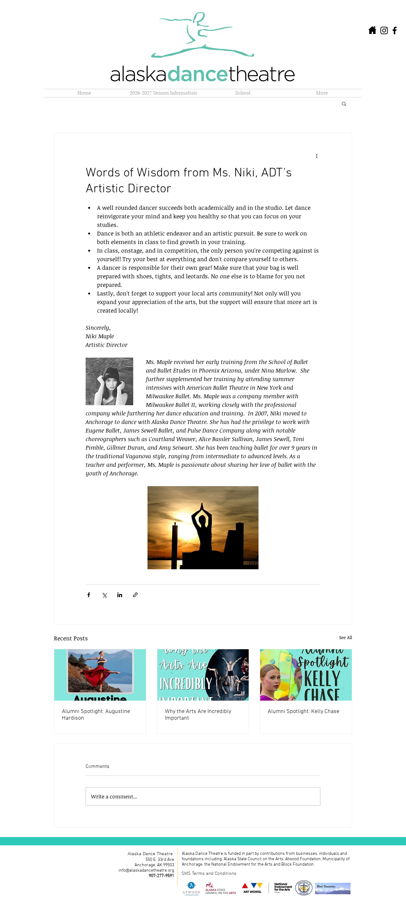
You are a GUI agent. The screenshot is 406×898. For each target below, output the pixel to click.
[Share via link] (135, 595)
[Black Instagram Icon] (384, 30)
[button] (242, 93)
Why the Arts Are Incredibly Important (198, 715)
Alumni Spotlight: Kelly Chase (303, 711)
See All (345, 637)
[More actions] (316, 156)
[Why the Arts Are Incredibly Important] (203, 675)
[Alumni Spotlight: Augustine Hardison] (100, 675)
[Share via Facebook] (89, 595)
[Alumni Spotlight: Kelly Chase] (306, 675)
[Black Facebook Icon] (395, 30)
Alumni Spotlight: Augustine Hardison (96, 715)
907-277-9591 (161, 876)
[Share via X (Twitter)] (104, 595)
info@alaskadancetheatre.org (146, 870)
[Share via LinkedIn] (120, 595)
